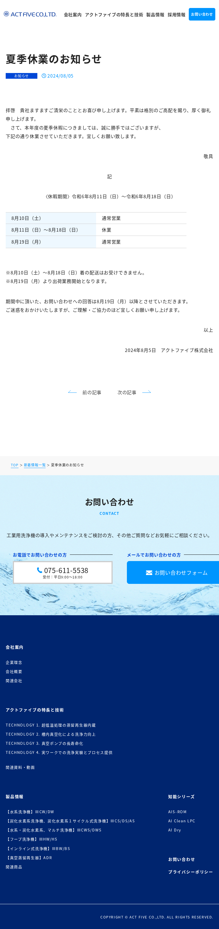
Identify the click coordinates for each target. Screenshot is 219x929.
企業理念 (14, 662)
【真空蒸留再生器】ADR (29, 857)
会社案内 (73, 14)
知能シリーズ (181, 796)
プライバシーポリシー (190, 872)
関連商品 (14, 866)
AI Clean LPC (181, 820)
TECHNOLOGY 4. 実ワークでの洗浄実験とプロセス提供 (59, 752)
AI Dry (174, 830)
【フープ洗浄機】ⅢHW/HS (32, 839)
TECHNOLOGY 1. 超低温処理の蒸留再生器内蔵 (51, 725)
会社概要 (14, 671)
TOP (14, 465)
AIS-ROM (177, 811)
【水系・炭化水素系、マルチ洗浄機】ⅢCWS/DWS (54, 830)
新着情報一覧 (35, 465)
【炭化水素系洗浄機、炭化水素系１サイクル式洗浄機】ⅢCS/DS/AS (70, 820)
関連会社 (14, 680)
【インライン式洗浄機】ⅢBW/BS (38, 848)
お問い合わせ (202, 14)
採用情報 (177, 14)
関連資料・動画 (20, 767)
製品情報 (155, 14)
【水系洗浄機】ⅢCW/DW (30, 811)
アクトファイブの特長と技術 (114, 14)
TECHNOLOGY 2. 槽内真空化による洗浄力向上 (51, 734)
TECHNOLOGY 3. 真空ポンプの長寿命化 (45, 743)
